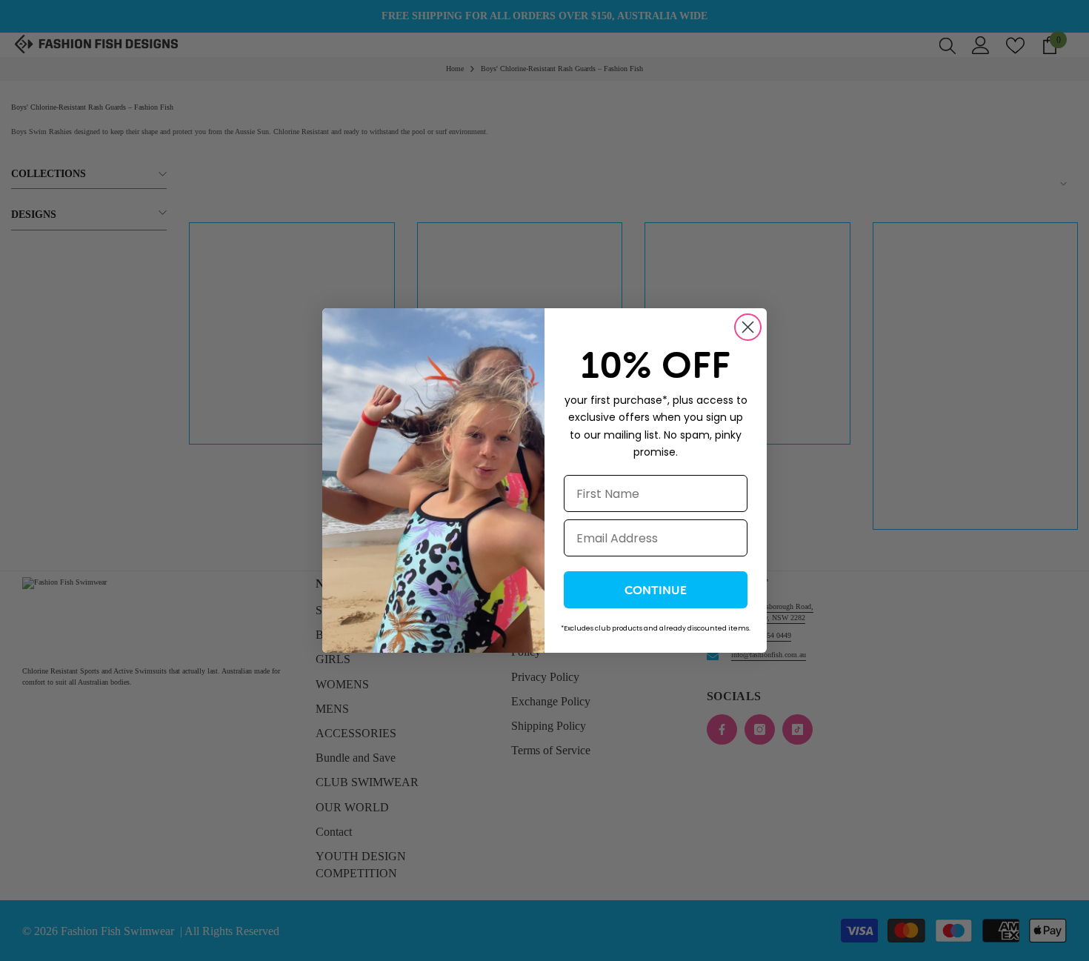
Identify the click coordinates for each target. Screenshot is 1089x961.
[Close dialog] (748, 327)
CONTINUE (656, 589)
